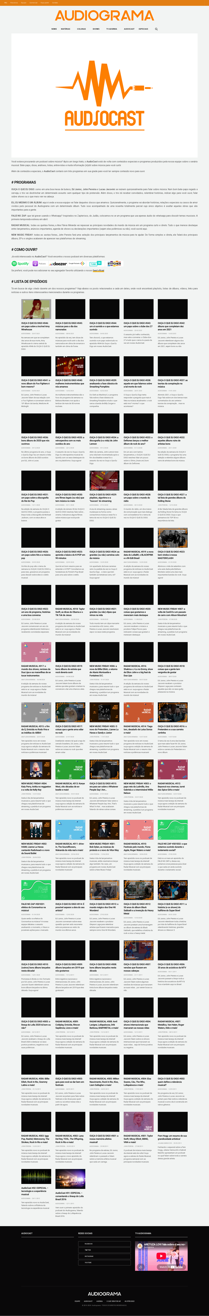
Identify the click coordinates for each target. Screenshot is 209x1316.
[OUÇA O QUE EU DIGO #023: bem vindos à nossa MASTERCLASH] (173, 538)
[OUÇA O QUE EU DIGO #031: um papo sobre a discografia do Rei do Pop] (36, 481)
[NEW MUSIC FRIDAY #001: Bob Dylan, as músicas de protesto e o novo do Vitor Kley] (104, 830)
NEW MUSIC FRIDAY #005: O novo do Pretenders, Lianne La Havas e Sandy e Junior (104, 729)
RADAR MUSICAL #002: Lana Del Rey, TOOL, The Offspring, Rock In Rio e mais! (69, 1139)
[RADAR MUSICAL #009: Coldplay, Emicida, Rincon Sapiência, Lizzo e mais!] (70, 1007)
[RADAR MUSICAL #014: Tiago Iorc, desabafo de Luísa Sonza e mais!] (139, 712)
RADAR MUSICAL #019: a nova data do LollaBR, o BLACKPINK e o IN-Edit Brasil (138, 554)
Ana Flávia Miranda (131, 562)
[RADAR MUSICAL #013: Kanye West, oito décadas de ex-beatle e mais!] (70, 769)
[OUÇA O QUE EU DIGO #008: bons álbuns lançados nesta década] (104, 950)
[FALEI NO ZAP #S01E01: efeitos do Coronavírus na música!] (36, 890)
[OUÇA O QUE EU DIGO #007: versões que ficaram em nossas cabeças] (139, 950)
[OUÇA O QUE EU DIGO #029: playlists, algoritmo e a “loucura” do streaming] (104, 481)
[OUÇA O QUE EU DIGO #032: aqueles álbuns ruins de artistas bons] (173, 423)
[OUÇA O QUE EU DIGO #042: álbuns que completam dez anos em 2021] (173, 309)
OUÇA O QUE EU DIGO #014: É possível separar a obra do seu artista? (69, 907)
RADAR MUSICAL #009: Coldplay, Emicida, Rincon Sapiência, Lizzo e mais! (67, 1024)
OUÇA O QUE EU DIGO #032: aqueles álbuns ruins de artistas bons (171, 440)
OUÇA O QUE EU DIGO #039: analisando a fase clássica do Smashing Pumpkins (104, 383)
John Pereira (162, 505)
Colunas (81, 29)
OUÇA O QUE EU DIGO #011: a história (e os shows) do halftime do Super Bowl (172, 907)
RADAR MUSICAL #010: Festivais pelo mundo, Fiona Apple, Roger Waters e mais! (137, 847)
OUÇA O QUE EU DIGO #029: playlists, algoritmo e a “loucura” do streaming (103, 497)
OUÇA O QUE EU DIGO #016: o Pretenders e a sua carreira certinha (172, 729)
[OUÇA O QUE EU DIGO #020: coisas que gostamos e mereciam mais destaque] (139, 595)
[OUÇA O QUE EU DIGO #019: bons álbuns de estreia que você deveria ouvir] (70, 652)
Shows (96, 29)
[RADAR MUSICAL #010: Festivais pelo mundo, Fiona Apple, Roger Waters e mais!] (139, 830)
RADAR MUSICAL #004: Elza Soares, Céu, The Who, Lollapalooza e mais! (137, 1081)
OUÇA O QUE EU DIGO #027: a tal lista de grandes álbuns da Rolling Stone (172, 497)
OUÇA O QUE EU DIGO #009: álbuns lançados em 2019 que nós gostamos (69, 967)
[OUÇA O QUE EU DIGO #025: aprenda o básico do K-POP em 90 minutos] (70, 538)
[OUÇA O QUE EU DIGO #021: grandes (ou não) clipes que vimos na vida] (104, 595)
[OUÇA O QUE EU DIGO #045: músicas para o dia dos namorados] (70, 309)
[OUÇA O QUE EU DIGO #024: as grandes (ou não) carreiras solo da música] (104, 538)
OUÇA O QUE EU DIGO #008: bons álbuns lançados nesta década (103, 967)
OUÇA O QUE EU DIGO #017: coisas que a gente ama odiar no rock (69, 729)
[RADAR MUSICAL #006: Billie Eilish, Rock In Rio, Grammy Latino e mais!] (36, 1065)
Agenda (100, 1301)
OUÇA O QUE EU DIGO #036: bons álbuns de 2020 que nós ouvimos (35, 440)
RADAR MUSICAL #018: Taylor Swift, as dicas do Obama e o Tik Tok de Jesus (70, 612)
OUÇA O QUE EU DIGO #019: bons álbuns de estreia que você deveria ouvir (68, 669)
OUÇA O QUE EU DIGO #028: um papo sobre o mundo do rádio (137, 497)
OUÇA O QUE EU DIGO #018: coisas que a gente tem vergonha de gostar (171, 669)
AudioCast (129, 29)
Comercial (33, 3)
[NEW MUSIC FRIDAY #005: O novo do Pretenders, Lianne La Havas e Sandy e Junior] (104, 712)
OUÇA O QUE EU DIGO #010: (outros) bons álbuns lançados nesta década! (35, 967)
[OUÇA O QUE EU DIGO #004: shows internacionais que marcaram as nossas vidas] (139, 1007)
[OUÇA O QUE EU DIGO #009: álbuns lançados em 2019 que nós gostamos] (70, 950)
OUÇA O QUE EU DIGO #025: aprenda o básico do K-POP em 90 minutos (70, 554)
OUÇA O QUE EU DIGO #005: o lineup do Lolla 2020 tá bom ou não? (36, 1024)
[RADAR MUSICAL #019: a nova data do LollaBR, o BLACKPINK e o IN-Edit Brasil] (139, 538)
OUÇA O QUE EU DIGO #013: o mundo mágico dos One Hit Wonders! (104, 907)
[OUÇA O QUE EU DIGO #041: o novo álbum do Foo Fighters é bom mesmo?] (36, 366)
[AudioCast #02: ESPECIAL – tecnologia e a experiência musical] (36, 1176)
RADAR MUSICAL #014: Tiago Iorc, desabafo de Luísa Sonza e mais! (138, 729)
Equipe (23, 3)
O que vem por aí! (114, 1301)
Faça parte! (45, 3)
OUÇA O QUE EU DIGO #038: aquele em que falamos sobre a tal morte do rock (138, 383)
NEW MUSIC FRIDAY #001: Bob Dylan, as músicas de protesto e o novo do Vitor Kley (104, 847)
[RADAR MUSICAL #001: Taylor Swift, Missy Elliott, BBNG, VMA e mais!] (139, 1122)
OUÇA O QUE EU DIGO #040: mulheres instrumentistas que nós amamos (69, 383)
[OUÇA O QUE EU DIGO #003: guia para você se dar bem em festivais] (70, 1065)
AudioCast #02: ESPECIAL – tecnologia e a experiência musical (34, 1191)
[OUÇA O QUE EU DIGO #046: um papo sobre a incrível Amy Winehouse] (36, 309)
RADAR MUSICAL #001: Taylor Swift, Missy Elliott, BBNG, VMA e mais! (138, 1139)
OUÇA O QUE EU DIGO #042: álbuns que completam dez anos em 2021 (171, 326)
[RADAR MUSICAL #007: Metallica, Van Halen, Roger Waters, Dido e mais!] (173, 1007)
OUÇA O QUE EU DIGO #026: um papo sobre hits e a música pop (35, 554)
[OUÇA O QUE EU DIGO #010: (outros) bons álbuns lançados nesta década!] (36, 950)
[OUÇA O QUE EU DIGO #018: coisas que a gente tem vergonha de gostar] (173, 652)
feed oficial (98, 270)
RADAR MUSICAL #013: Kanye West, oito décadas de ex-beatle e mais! (70, 786)
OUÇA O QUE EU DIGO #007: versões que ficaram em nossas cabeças (137, 967)
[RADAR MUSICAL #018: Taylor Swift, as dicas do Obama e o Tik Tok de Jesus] (70, 595)
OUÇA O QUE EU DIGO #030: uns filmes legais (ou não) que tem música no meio (69, 497)
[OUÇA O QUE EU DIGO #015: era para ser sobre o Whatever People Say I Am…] (104, 769)
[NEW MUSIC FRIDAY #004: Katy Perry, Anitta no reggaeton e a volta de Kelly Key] (36, 769)
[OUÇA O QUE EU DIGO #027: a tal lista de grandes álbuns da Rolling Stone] (173, 481)
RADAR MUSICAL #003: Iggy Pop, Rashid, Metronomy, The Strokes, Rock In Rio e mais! (35, 1139)
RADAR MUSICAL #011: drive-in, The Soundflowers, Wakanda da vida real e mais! (69, 847)
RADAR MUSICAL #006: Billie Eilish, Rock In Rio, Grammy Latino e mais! (35, 1081)
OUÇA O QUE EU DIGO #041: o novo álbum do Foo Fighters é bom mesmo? (35, 383)
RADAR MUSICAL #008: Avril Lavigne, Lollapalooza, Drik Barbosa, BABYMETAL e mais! (104, 1024)
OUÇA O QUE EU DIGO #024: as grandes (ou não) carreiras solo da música (104, 554)
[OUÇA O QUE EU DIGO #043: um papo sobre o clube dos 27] (139, 309)
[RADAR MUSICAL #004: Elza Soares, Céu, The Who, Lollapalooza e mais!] (139, 1065)
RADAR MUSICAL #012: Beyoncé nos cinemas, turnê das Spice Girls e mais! (171, 786)
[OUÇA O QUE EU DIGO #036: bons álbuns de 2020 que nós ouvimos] (36, 423)
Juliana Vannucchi (165, 1143)
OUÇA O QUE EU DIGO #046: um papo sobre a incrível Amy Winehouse (35, 326)
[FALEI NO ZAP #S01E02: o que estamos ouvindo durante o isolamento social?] (173, 830)
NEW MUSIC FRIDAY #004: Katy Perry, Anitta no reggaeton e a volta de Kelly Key (36, 786)
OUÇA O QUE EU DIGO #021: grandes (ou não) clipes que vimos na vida (103, 612)
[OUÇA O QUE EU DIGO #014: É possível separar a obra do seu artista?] (70, 890)
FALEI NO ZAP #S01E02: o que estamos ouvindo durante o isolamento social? (172, 847)
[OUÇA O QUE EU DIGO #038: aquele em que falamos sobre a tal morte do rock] (139, 366)
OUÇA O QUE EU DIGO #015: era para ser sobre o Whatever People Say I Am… (104, 786)
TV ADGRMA (111, 29)
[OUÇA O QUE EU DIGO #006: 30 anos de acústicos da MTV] (173, 950)
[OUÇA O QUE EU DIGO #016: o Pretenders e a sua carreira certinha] (173, 712)
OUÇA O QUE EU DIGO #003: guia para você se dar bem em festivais (69, 1081)
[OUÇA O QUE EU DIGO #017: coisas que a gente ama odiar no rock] (70, 712)
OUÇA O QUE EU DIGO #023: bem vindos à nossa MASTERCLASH (171, 554)
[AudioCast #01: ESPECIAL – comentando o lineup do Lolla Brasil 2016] (70, 1179)
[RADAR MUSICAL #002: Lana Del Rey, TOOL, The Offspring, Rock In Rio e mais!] (70, 1122)
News (54, 29)
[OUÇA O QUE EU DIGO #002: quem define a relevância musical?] (173, 1065)
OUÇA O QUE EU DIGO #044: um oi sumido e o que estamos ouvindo (104, 326)
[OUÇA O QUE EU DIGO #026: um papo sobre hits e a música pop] (36, 538)
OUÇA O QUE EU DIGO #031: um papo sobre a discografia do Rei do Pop (34, 497)
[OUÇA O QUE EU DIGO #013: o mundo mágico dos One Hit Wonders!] (104, 890)
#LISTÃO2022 (129, 1301)
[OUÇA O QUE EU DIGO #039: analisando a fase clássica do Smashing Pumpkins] (104, 366)
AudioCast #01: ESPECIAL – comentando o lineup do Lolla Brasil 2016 (69, 1196)
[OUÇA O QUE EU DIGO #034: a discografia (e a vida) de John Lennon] (104, 423)
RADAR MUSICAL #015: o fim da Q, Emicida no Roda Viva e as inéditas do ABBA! (35, 729)
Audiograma (25, 333)
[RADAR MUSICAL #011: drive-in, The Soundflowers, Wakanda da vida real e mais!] (70, 830)
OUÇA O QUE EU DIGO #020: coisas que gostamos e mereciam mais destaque (137, 612)
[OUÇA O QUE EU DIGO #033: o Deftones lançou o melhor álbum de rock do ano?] (139, 423)
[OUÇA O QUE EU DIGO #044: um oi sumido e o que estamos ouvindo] (104, 309)
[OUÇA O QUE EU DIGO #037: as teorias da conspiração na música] (173, 366)
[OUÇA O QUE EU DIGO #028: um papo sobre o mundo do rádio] (139, 481)
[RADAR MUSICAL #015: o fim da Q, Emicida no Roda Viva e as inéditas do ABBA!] (36, 712)
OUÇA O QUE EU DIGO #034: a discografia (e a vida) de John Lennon (104, 440)
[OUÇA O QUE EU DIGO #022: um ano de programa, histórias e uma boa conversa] (36, 595)
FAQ (5, 3)
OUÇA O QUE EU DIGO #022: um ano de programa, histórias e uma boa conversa (35, 612)
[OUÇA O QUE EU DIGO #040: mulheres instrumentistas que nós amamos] (70, 366)
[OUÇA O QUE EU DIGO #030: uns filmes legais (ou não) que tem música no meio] (70, 481)
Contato (55, 3)
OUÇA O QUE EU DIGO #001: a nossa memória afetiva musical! (104, 1139)
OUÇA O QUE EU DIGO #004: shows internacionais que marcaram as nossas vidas (137, 1024)
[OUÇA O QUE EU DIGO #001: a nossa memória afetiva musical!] (104, 1122)
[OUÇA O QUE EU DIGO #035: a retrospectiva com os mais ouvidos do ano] (70, 423)
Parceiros (14, 3)
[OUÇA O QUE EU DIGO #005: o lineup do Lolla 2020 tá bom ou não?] (36, 1007)
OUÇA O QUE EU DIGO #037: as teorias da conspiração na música (173, 383)
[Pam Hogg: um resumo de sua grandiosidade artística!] (173, 1122)
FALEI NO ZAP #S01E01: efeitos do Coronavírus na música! (33, 907)
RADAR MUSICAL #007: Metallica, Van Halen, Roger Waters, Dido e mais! (171, 1024)
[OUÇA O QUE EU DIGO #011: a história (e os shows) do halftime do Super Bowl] (173, 890)
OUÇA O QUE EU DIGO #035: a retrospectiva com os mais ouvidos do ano (69, 440)
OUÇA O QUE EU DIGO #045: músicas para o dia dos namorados (68, 326)
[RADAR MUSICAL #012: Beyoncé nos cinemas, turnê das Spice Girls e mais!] (173, 769)
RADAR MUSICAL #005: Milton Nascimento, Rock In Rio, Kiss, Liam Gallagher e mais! (104, 1081)
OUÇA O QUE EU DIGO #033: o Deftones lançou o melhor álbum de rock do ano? (138, 440)
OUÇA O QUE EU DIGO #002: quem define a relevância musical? (171, 1081)
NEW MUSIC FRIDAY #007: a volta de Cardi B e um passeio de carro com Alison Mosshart (172, 612)
